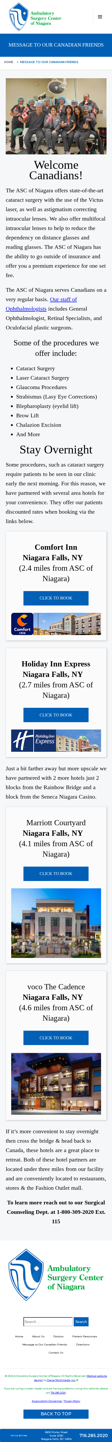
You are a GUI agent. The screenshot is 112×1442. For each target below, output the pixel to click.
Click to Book (56, 598)
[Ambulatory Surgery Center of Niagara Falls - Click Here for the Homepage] (35, 16)
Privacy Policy (72, 1401)
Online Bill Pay (19, 1435)
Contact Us (56, 1352)
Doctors (58, 1336)
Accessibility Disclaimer (47, 1401)
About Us (38, 1336)
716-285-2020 (58, 1392)
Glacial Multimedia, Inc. (61, 1380)
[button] (100, 17)
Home (8, 62)
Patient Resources (84, 1336)
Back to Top (56, 1413)
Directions (83, 1344)
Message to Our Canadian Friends (44, 1344)
